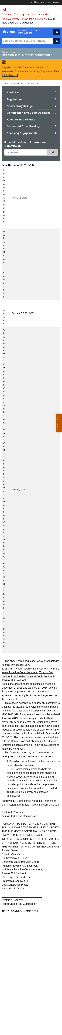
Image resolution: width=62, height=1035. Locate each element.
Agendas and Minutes (21, 119)
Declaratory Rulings (20, 106)
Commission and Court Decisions (28, 113)
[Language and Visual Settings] (56, 32)
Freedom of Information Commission (21, 83)
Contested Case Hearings (24, 126)
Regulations (14, 99)
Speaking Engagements (22, 133)
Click (8, 75)
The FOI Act (14, 92)
